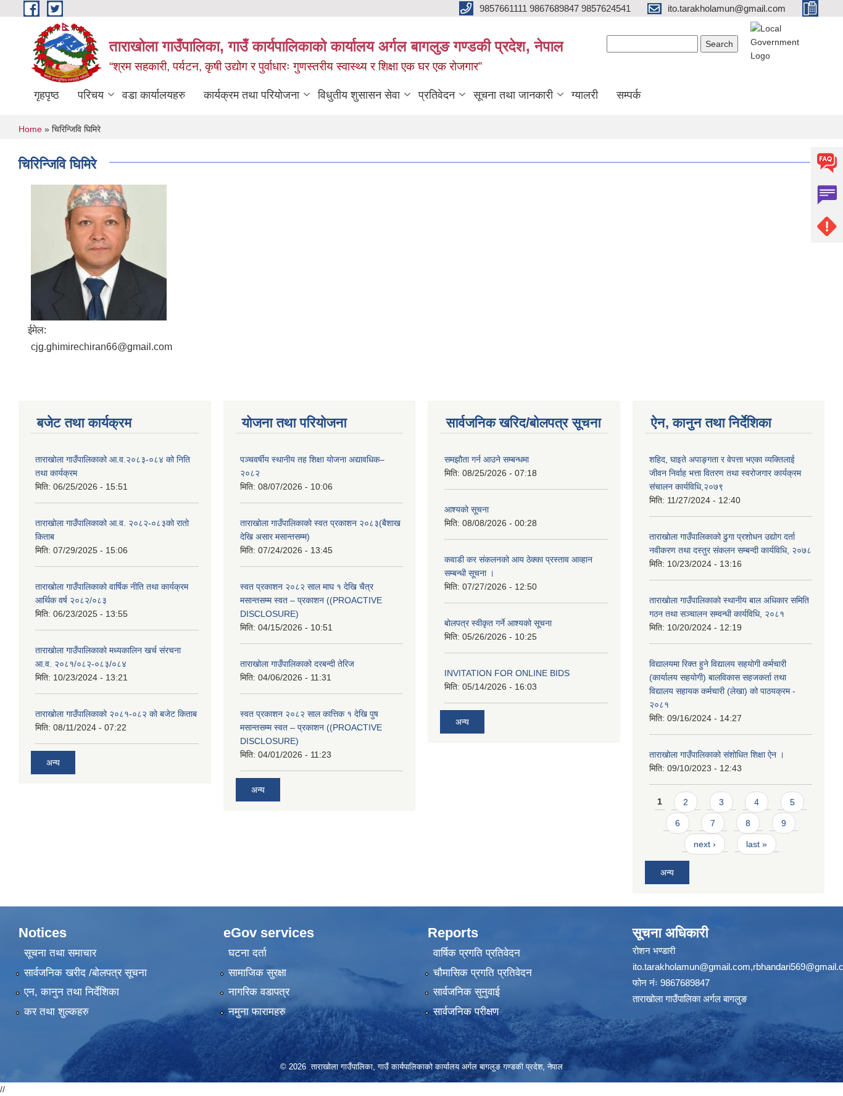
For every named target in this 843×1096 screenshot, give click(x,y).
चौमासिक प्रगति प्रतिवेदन (482, 973)
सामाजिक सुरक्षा (257, 973)
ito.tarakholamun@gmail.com (691, 966)
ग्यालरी (584, 95)
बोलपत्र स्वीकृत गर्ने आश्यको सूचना (498, 623)
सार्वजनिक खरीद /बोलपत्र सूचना (85, 973)
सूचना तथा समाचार (60, 953)
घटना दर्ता (247, 953)
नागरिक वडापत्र (258, 992)
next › (705, 844)
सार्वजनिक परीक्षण (466, 1012)
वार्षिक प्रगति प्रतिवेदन (476, 953)
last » (756, 844)
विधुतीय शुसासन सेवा (359, 95)
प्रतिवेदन (436, 95)
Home (30, 129)
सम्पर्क (629, 95)
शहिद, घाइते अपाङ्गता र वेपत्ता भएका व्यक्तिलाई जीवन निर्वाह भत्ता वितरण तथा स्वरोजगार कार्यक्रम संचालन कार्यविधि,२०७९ (725, 473)
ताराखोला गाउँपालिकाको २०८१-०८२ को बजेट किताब (116, 714)
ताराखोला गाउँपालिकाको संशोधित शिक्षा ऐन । (716, 754)
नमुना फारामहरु (257, 1012)
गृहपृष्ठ (46, 95)
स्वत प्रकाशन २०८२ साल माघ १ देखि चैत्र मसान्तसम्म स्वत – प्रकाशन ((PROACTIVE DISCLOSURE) (311, 600)
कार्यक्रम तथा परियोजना (251, 95)
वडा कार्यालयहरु (153, 95)
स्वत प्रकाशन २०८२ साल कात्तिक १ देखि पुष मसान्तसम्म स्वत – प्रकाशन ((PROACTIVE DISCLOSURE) (311, 727)
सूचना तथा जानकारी (513, 95)
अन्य (53, 763)
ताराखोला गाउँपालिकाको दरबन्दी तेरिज (297, 664)
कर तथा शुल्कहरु (56, 1012)
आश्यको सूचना (466, 509)
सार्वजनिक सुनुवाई (466, 992)
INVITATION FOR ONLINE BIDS (507, 673)
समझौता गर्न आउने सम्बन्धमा (486, 459)
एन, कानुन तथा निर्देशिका (71, 992)
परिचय (91, 95)
